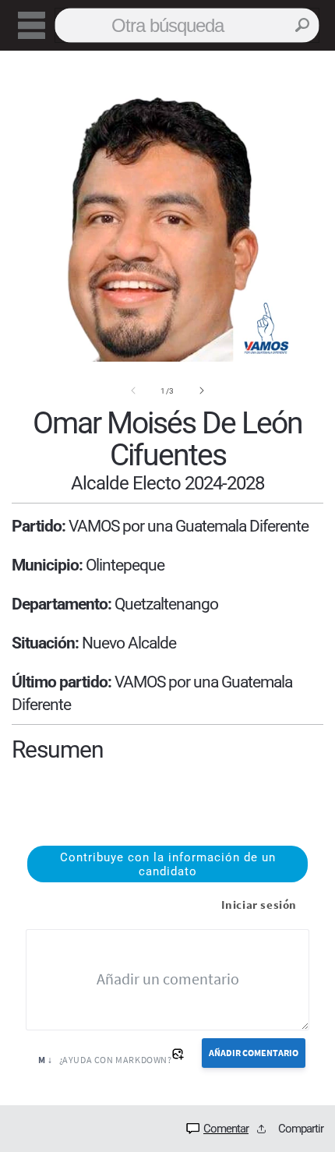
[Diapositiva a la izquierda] (133, 390)
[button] (31, 25)
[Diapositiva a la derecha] (202, 390)
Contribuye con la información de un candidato (168, 864)
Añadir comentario (253, 1052)
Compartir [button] (300, 1129)
